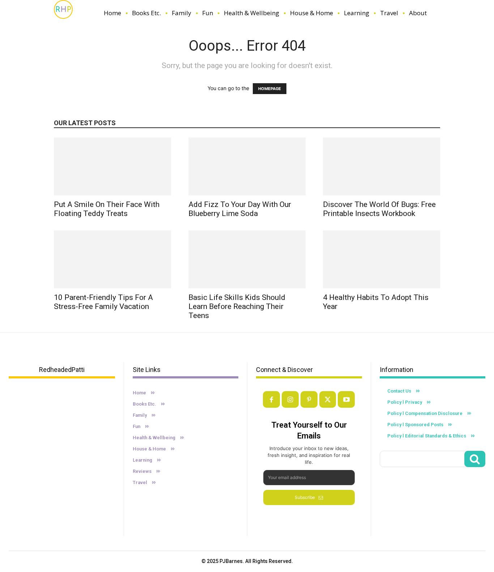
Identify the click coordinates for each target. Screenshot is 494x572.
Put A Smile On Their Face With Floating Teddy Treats (106, 209)
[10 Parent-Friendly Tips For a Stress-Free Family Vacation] (112, 259)
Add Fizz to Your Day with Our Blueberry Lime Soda (239, 209)
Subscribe (305, 497)
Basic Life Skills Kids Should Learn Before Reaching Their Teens (236, 306)
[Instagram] (290, 399)
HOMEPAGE (269, 88)
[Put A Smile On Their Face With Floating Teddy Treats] (112, 166)
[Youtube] (346, 399)
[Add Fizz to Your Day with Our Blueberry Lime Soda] (247, 166)
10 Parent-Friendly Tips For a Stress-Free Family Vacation (103, 302)
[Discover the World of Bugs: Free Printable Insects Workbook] (381, 166)
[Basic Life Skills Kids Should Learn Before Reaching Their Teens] (247, 259)
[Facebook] (271, 399)
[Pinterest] (309, 399)
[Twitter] (327, 399)
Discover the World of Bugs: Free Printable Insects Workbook (379, 209)
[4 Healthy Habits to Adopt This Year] (381, 259)
